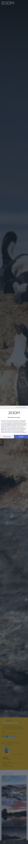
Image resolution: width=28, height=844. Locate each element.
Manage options (7, 436)
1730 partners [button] (9, 420)
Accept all (21, 436)
